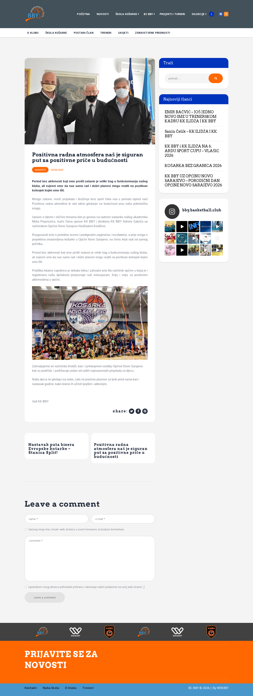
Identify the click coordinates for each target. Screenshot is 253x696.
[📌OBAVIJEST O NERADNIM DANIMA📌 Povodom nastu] (193, 226)
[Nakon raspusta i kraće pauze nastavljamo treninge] (193, 250)
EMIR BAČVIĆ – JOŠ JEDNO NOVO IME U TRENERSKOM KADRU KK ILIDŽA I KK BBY (191, 116)
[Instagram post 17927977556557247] (217, 238)
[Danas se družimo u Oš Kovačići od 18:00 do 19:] (217, 226)
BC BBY (193, 688)
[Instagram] (226, 14)
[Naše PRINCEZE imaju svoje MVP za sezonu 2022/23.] (170, 226)
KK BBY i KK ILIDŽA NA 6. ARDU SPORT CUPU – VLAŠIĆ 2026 (192, 151)
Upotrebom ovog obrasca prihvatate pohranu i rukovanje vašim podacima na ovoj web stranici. (86, 587)
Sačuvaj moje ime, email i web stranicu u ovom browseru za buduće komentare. (76, 529)
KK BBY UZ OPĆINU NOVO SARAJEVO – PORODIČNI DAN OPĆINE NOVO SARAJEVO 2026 (193, 180)
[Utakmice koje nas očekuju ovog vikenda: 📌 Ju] (205, 238)
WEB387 (222, 688)
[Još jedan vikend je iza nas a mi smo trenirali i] (217, 250)
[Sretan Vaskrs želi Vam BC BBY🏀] (170, 238)
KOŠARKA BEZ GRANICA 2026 (193, 165)
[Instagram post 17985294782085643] (181, 226)
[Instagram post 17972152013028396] (205, 250)
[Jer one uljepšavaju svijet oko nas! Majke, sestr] (170, 250)
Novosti (40, 169)
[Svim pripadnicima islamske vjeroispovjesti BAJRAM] (205, 226)
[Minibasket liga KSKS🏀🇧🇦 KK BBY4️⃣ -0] (181, 250)
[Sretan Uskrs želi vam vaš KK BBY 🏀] (181, 238)
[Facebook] (221, 14)
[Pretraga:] (194, 78)
